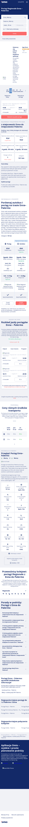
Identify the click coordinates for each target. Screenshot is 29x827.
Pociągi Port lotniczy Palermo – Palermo (12, 710)
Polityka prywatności (7, 818)
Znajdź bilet (8, 140)
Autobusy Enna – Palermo (9, 690)
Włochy (13, 735)
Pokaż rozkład (7, 159)
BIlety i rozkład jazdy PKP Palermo (11, 692)
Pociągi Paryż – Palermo (8, 706)
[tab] (7, 96)
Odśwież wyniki (13, 342)
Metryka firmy (5, 815)
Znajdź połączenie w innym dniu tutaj (14, 387)
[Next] (25, 91)
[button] (8, 25)
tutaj (14, 398)
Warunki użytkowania (18, 815)
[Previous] (4, 428)
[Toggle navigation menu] (27, 2)
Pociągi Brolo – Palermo (8, 713)
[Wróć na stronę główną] (4, 2)
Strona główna (5, 735)
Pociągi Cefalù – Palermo (8, 728)
